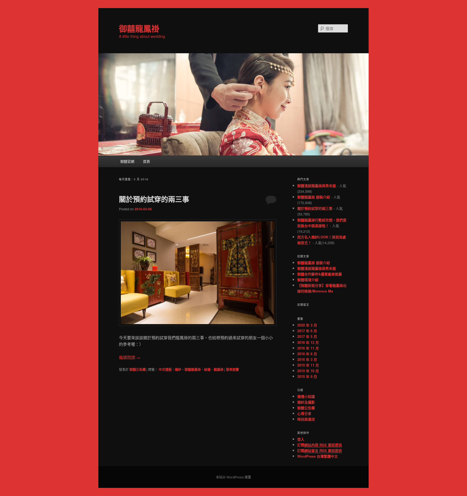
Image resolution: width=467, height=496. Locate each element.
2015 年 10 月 (308, 370)
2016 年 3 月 (307, 359)
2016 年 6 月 (307, 353)
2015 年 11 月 (308, 365)
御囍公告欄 (137, 369)
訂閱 (319, 444)
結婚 (207, 369)
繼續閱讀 (129, 357)
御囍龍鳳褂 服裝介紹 (313, 196)
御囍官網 (127, 161)
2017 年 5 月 (307, 336)
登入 (300, 439)
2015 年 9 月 (307, 376)
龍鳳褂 (219, 369)
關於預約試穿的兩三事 (154, 199)
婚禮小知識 (306, 396)
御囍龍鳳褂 (139, 28)
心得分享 (304, 413)
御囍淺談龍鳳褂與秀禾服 (316, 185)
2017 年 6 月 (307, 330)
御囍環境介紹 (307, 279)
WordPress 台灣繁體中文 (317, 456)
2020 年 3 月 (307, 325)
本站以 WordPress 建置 (233, 477)
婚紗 (178, 369)
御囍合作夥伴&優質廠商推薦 (319, 274)
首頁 (146, 161)
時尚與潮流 (306, 419)
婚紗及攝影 (306, 402)
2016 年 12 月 (308, 342)
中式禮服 (165, 369)
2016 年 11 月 (308, 348)
